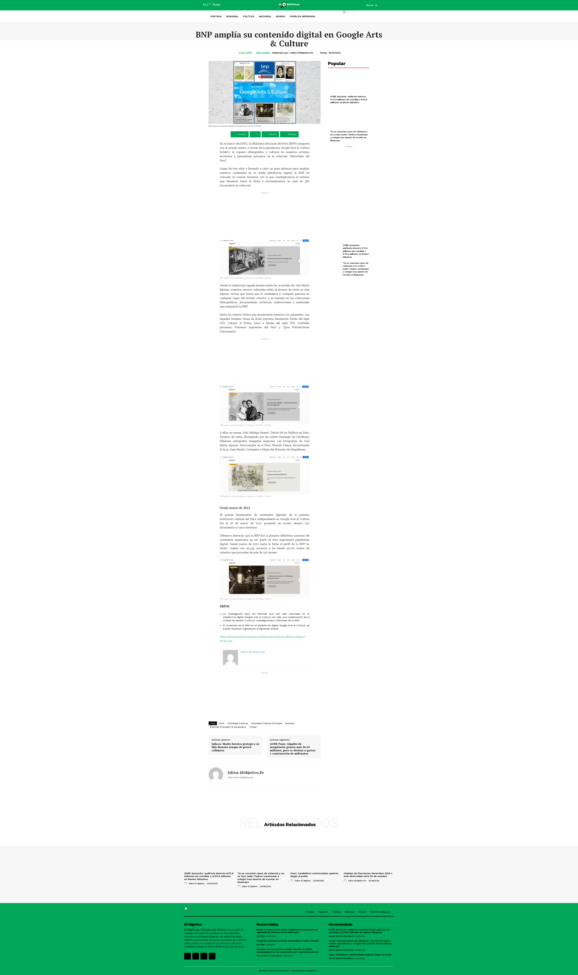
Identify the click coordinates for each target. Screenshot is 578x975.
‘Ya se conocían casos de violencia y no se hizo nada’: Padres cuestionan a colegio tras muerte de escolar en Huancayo (349, 136)
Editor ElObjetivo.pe (301, 52)
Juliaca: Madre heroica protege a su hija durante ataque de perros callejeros (235, 747)
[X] (203, 956)
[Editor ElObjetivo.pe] (216, 774)
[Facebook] (187, 956)
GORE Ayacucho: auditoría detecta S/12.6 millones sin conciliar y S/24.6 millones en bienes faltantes (348, 99)
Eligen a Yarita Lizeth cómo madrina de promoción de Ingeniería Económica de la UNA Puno (287, 931)
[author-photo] (186, 883)
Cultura (245, 53)
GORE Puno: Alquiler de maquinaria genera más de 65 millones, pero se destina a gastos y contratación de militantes (292, 748)
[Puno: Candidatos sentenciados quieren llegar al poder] (316, 851)
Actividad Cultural (238, 723)
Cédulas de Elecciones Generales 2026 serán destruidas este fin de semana (368, 875)
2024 (221, 723)
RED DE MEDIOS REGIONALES (269, 956)
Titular (253, 727)
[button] (372, 5)
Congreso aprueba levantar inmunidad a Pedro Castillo (287, 940)
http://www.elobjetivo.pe (240, 777)
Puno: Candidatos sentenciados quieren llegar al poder (360, 954)
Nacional (263, 53)
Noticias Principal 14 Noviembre (228, 727)
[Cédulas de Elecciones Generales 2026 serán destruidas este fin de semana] (369, 851)
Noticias (289, 723)
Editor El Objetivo (196, 883)
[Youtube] (212, 956)
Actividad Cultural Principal (266, 723)
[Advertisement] (264, 215)
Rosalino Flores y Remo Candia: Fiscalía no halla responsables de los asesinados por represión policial (287, 950)
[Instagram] (195, 956)
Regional (260, 936)
